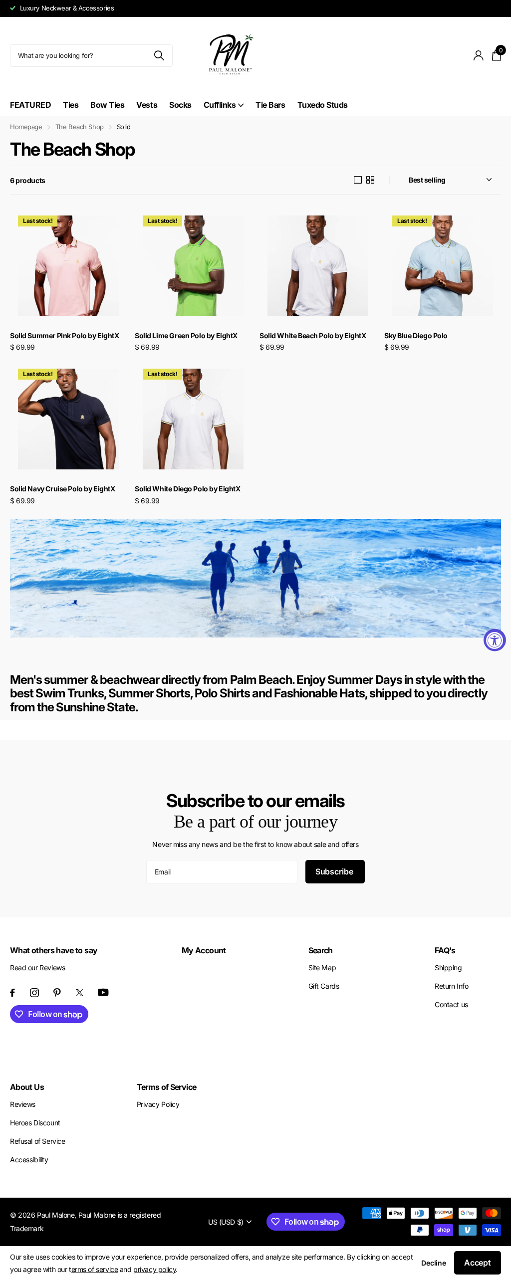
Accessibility (29, 1159)
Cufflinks (220, 105)
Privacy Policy (158, 1104)
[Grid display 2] (370, 180)
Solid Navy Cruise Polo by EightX (62, 488)
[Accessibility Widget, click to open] (495, 640)
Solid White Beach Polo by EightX (312, 335)
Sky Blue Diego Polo (416, 335)
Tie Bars (270, 105)
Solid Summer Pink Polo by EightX (64, 335)
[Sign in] (479, 55)
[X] (79, 992)
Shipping (448, 967)
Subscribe (335, 871)
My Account (204, 950)
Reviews (22, 1104)
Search (320, 950)
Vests (146, 105)
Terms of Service (167, 1087)
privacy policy (154, 1269)
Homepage (26, 127)
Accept (477, 1263)
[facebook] (12, 993)
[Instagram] (34, 992)
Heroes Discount (35, 1122)
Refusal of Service (37, 1141)
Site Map (322, 967)
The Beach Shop (79, 127)
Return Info (451, 986)
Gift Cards (323, 986)
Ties (70, 105)
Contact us (451, 1004)
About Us (27, 1087)
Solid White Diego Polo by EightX (188, 488)
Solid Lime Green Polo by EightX (186, 335)
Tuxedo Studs (322, 105)
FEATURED (30, 105)
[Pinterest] (57, 992)
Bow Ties (107, 105)
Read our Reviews (37, 967)
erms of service (94, 1269)
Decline (433, 1263)
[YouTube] (103, 992)
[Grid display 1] (358, 180)
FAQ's (445, 950)
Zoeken (159, 55)
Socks (180, 105)
